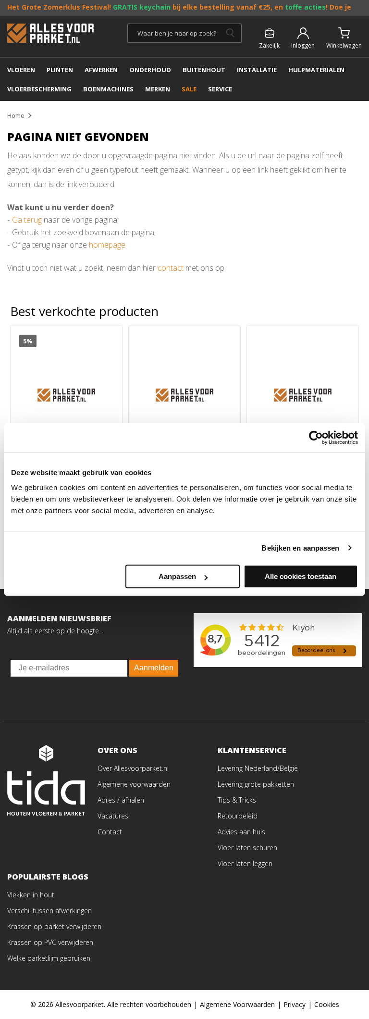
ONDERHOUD (150, 69)
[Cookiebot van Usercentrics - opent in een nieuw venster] (316, 437)
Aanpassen (177, 576)
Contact (110, 831)
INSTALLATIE (257, 69)
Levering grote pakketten (256, 784)
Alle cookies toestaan (300, 576)
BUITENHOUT (204, 69)
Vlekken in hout (30, 894)
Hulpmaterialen (316, 69)
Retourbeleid (238, 815)
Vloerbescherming (39, 89)
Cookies (326, 1004)
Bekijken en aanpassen (300, 548)
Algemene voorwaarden (134, 784)
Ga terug (27, 219)
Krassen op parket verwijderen (54, 926)
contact (171, 268)
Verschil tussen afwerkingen (49, 910)
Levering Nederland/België (258, 768)
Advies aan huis (241, 831)
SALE (189, 89)
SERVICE (220, 89)
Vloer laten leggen (245, 863)
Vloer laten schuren (247, 847)
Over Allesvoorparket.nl (133, 768)
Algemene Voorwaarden (237, 1004)
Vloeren (21, 69)
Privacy (294, 1004)
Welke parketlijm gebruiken (48, 958)
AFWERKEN (101, 69)
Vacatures (113, 815)
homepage (107, 244)
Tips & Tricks (237, 800)
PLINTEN (60, 69)
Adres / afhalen (121, 800)
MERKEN (157, 89)
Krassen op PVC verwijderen (50, 942)
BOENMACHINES (108, 89)
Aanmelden (153, 668)
